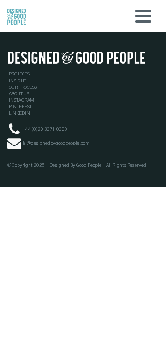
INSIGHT (17, 81)
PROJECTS (19, 74)
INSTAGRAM (21, 100)
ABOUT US (19, 94)
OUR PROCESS (23, 87)
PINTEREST (20, 106)
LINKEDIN (19, 113)
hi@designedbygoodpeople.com (56, 143)
